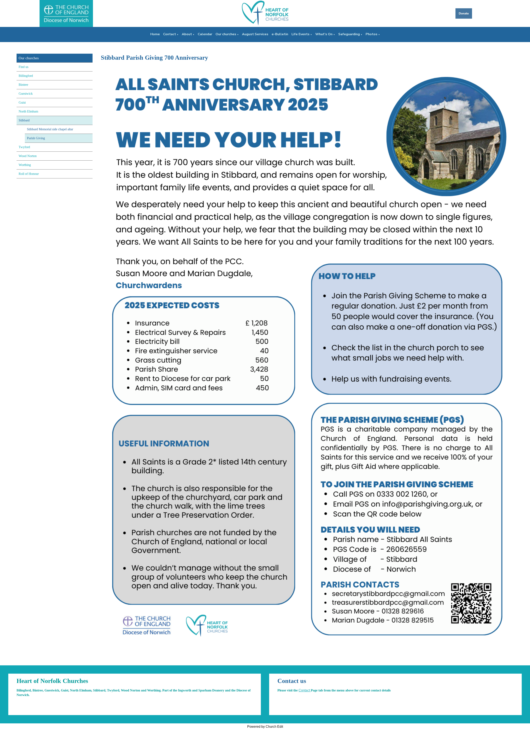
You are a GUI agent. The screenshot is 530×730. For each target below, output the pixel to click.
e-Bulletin (280, 34)
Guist (22, 102)
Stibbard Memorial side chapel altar (50, 129)
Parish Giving (36, 138)
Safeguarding (349, 34)
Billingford (26, 75)
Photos (371, 34)
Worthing (25, 165)
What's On (323, 34)
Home (155, 34)
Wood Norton (28, 156)
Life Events (301, 34)
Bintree (23, 84)
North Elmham (28, 111)
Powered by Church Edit (265, 726)
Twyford (24, 147)
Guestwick (26, 93)
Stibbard (24, 120)
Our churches (226, 34)
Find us (23, 67)
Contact (169, 34)
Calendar (205, 34)
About (187, 34)
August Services (255, 34)
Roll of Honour (29, 174)
